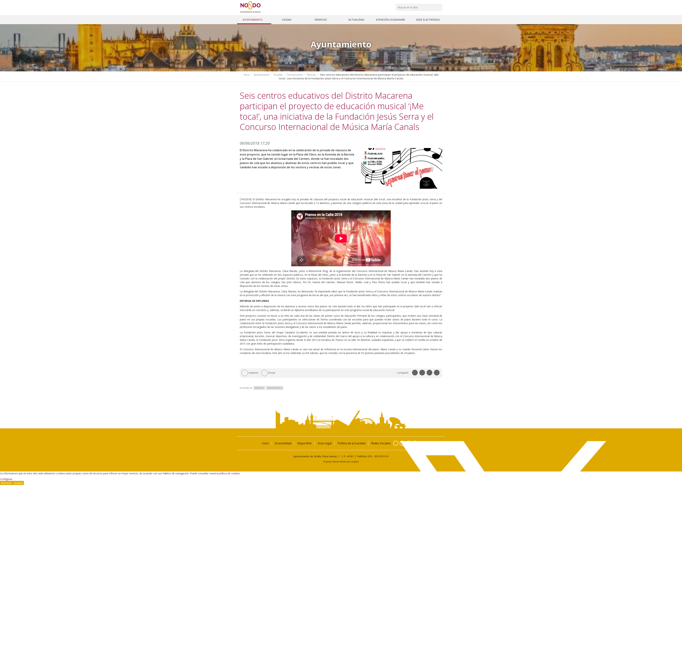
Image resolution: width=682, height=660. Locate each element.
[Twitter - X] (402, 443)
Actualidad (356, 19)
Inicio (247, 74)
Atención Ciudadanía (391, 19)
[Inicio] (250, 12)
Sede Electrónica (428, 19)
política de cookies (229, 473)
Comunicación (294, 74)
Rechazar (6, 483)
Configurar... (7, 479)
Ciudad (287, 19)
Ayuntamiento (253, 19)
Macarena (259, 387)
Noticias (311, 74)
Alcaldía (278, 74)
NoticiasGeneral (274, 387)
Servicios (321, 19)
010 (370, 456)
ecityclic (355, 461)
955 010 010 (381, 456)
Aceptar (18, 483)
